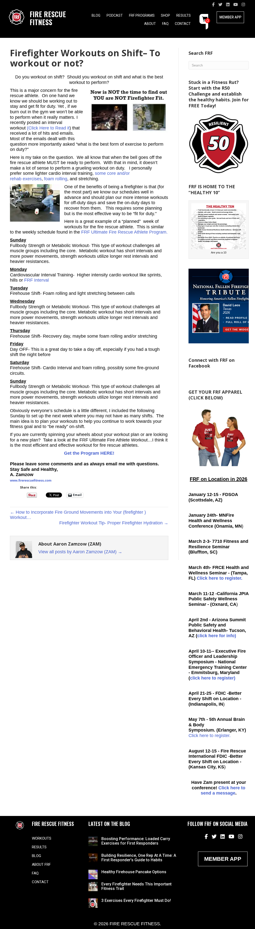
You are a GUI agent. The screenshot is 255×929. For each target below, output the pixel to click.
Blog (96, 15)
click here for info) (216, 635)
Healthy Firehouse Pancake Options (133, 871)
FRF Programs (142, 15)
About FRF (41, 864)
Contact (183, 24)
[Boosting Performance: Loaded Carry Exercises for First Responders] (93, 840)
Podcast (115, 15)
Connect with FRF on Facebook (212, 363)
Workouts (41, 838)
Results (183, 15)
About (150, 24)
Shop (165, 15)
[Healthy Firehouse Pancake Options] (93, 874)
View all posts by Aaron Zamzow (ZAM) (80, 551)
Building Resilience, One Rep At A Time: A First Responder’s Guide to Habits (138, 857)
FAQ (165, 24)
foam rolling (55, 178)
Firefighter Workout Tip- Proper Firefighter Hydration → (113, 522)
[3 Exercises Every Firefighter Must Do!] (93, 902)
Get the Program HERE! (89, 453)
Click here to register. (219, 578)
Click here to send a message (223, 790)
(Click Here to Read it (48, 127)
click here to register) (212, 678)
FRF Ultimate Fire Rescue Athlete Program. (124, 232)
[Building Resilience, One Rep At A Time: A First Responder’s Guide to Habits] (93, 857)
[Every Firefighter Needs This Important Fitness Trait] (93, 886)
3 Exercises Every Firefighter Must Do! (136, 900)
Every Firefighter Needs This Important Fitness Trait (136, 886)
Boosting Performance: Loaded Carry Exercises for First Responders (135, 841)
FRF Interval (36, 280)
